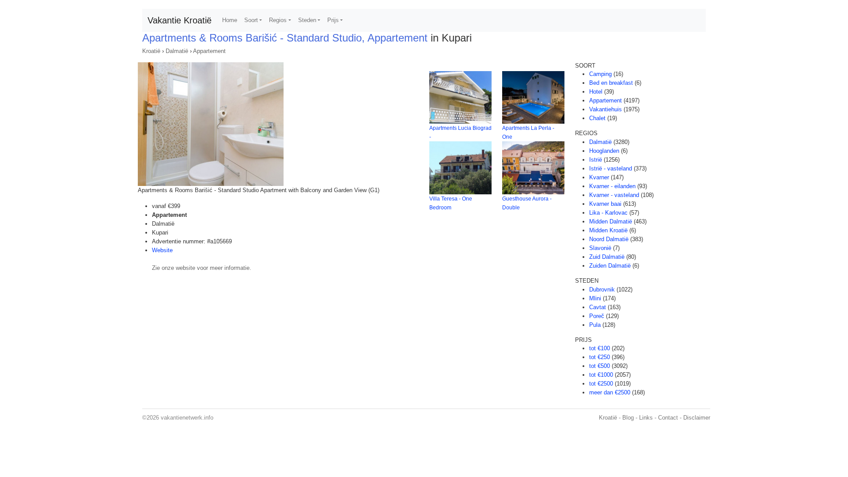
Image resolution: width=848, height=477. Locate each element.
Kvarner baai (605, 204)
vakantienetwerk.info (187, 417)
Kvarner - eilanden (612, 186)
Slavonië (600, 248)
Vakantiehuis (605, 109)
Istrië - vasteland (610, 168)
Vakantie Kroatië (180, 20)
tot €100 (599, 348)
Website (162, 250)
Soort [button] (251, 20)
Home (229, 20)
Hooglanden (604, 151)
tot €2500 (601, 383)
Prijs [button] (333, 20)
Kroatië (151, 51)
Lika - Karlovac (608, 212)
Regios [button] (278, 20)
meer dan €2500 (609, 392)
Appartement (209, 51)
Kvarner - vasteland (614, 195)
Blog (628, 417)
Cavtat (597, 307)
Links (646, 417)
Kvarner (599, 177)
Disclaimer (696, 417)
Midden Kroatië (608, 230)
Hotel (595, 91)
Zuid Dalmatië (607, 257)
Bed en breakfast (611, 83)
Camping (600, 74)
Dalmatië (177, 51)
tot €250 (599, 357)
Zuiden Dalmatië (610, 265)
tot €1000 (601, 374)
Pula (595, 325)
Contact (668, 417)
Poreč (596, 316)
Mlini (595, 298)
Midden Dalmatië (610, 221)
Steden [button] (307, 20)
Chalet (597, 118)
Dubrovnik (602, 289)
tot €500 (599, 366)
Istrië (595, 159)
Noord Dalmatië (608, 239)
